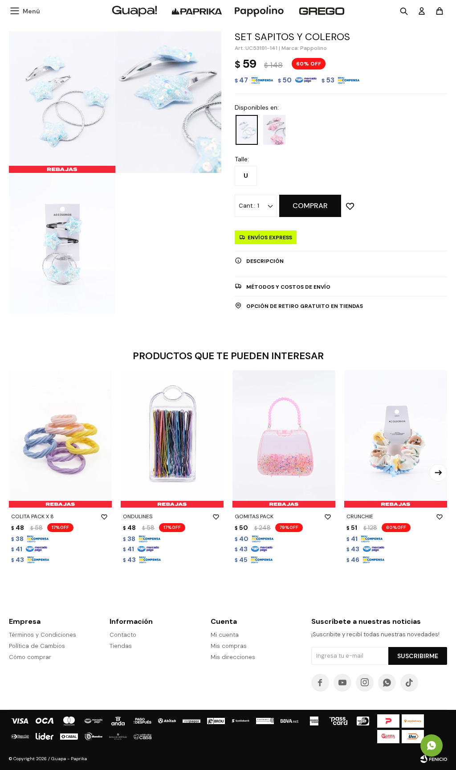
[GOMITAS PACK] (283, 439)
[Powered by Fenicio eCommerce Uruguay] (433, 759)
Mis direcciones (233, 657)
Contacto (123, 635)
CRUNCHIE (359, 516)
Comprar (310, 205)
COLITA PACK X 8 (32, 516)
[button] (438, 473)
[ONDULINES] (172, 439)
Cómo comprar (30, 657)
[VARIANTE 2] (274, 130)
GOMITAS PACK (254, 516)
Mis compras (229, 646)
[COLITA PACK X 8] (60, 439)
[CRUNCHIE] (395, 439)
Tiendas (121, 646)
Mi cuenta (225, 635)
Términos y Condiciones (42, 635)
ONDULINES (137, 516)
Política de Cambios (37, 646)
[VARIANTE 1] (247, 130)
